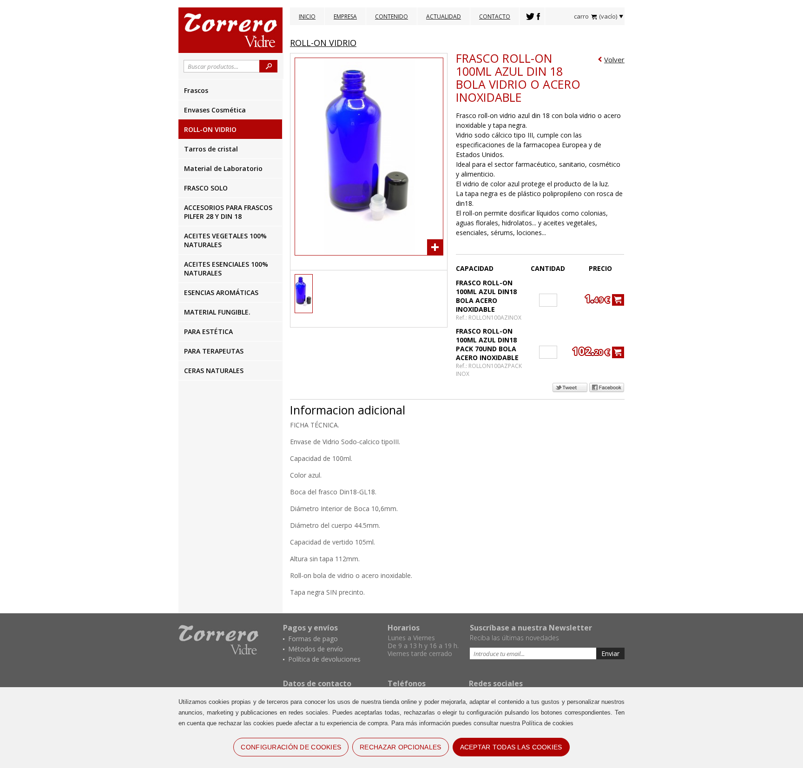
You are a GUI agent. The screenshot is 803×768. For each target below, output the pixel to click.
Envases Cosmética (215, 109)
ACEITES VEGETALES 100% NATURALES (225, 240)
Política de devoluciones (324, 659)
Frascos (196, 90)
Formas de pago (313, 638)
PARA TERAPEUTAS (214, 351)
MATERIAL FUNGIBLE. (217, 312)
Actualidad (443, 16)
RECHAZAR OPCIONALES (400, 747)
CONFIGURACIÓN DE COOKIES (291, 747)
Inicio (307, 16)
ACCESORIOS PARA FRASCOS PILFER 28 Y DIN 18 (228, 212)
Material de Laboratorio (223, 168)
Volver (614, 59)
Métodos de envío (315, 648)
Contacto (494, 16)
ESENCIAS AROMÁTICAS (221, 292)
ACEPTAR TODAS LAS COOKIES (511, 747)
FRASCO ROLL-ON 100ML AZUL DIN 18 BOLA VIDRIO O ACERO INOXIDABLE (518, 77)
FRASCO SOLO (206, 188)
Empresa (345, 16)
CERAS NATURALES (214, 370)
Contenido (391, 16)
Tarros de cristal (211, 148)
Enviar (610, 653)
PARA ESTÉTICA (208, 331)
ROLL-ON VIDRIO (210, 129)
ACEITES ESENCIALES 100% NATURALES (226, 268)
